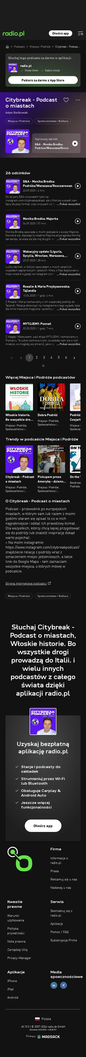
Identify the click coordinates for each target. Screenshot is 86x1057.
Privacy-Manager (19, 958)
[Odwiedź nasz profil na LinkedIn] (54, 985)
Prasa (54, 871)
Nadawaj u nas (60, 887)
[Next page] (74, 358)
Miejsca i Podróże (19, 121)
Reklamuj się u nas (63, 879)
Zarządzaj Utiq (17, 949)
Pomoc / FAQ (59, 932)
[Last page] (43, 365)
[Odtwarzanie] (75, 143)
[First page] (12, 358)
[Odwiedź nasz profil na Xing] (63, 985)
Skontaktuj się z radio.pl (61, 913)
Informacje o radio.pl (59, 861)
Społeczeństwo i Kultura (52, 121)
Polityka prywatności (15, 931)
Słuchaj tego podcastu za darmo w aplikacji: (40, 58)
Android (12, 997)
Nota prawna (16, 941)
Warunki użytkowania (15, 918)
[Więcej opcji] (77, 100)
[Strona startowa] (7, 47)
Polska (46, 1019)
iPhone (12, 981)
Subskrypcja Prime (63, 940)
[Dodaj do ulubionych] (66, 99)
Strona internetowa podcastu (26, 583)
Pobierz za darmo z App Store (43, 80)
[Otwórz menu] (80, 33)
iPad (10, 989)
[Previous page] (21, 358)
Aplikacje (56, 924)
